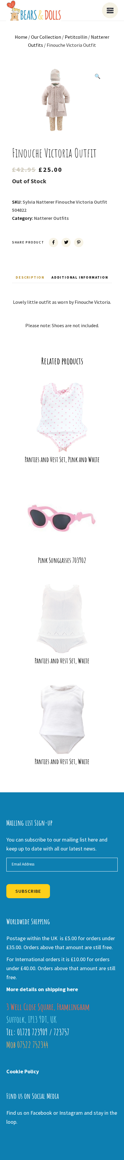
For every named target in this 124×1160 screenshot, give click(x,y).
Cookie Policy (22, 1071)
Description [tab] (30, 277)
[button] (97, 76)
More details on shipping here (42, 989)
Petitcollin (76, 37)
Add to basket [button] (66, 443)
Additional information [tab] (79, 277)
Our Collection (46, 37)
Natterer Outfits (51, 218)
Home (21, 37)
